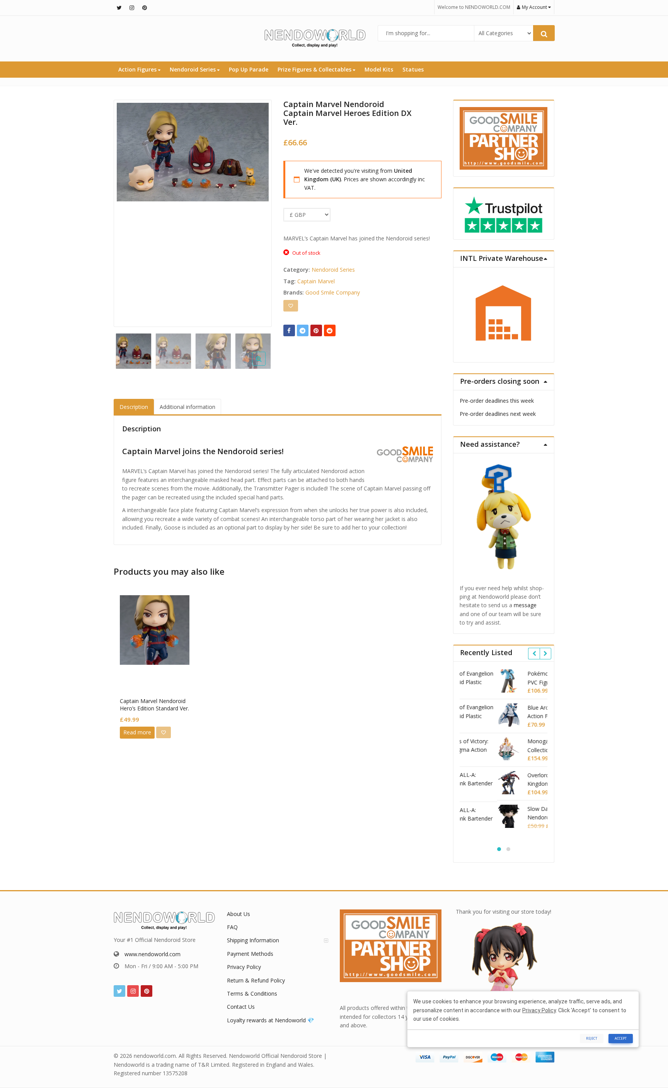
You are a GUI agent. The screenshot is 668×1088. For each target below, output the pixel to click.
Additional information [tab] (187, 406)
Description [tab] (133, 406)
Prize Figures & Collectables (315, 69)
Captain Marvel (316, 281)
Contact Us (241, 1006)
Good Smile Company (332, 292)
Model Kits (379, 69)
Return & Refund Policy (256, 980)
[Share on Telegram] (302, 330)
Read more (137, 732)
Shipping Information (253, 940)
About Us (238, 914)
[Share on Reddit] (330, 330)
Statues (413, 69)
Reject (591, 1038)
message (525, 605)
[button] (265, 365)
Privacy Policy (244, 967)
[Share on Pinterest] (316, 330)
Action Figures (138, 69)
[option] (193, 152)
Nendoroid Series (193, 69)
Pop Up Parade (248, 69)
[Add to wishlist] (290, 306)
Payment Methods (250, 953)
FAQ (232, 927)
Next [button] (258, 211)
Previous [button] (127, 211)
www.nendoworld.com (152, 954)
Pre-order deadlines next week (498, 413)
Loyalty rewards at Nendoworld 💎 (270, 1020)
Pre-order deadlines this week (497, 400)
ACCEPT (621, 1038)
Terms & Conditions (252, 993)
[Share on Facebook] (289, 330)
